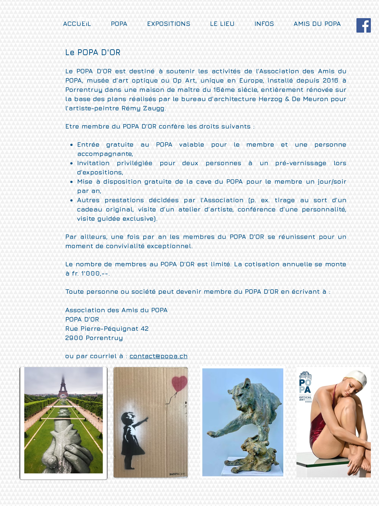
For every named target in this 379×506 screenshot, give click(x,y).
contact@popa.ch (159, 356)
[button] (323, 23)
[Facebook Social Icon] (363, 25)
